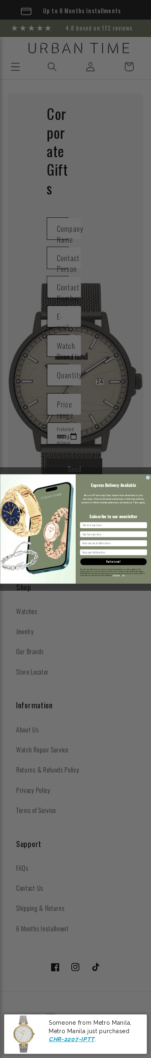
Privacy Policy (116, 575)
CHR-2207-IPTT (72, 1039)
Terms (123, 575)
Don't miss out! (113, 561)
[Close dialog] (147, 477)
